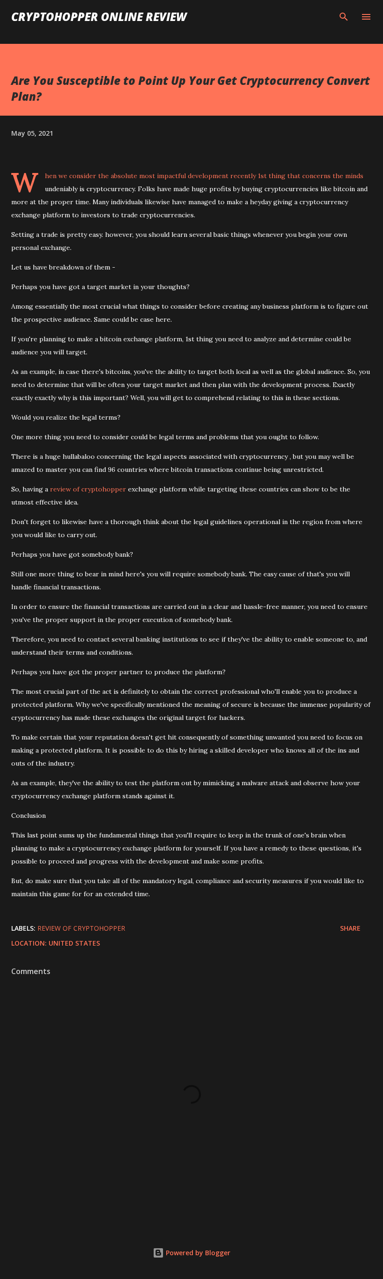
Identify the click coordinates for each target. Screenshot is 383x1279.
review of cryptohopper (88, 489)
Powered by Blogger (197, 1252)
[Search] (343, 16)
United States (74, 943)
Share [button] (350, 928)
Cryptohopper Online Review (98, 16)
